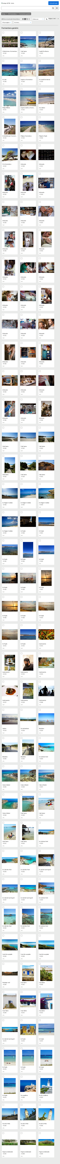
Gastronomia (42, 644)
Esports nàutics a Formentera (28, 107)
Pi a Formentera (6, 164)
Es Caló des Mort (43, 756)
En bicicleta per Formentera (9, 136)
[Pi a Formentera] (10, 155)
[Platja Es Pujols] (46, 126)
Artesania (23, 164)
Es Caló (4, 79)
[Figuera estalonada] (10, 1142)
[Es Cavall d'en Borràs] (46, 70)
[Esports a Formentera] (28, 70)
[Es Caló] (10, 70)
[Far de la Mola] (10, 1114)
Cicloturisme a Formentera (9, 51)
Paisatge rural (6, 982)
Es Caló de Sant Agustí (8, 898)
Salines (4, 728)
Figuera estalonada (7, 1151)
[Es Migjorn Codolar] (10, 493)
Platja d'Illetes (6, 107)
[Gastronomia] (46, 634)
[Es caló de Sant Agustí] (46, 860)
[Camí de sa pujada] (10, 945)
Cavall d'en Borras (44, 51)
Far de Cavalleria (43, 1095)
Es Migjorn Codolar (7, 502)
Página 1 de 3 (52, 18)
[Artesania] (28, 155)
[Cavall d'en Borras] (46, 42)
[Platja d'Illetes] (10, 98)
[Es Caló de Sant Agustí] (10, 888)
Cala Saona (24, 51)
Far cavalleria (24, 1095)
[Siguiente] (58, 18)
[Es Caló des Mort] (46, 747)
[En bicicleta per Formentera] (10, 126)
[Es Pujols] (28, 521)
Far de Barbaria (25, 728)
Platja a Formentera (26, 136)
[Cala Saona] (28, 42)
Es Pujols (23, 531)
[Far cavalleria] (28, 1086)
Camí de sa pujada (7, 954)
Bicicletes (41, 728)
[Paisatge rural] (10, 973)
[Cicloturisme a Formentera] (10, 42)
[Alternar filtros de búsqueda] (57, 8)
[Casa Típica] (10, 1001)
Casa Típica (5, 1010)
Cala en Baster (6, 785)
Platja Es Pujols (43, 136)
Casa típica (23, 982)
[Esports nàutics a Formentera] (28, 98)
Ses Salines (42, 107)
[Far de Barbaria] (28, 719)
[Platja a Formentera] (28, 126)
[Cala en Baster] (10, 775)
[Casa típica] (28, 973)
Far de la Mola (6, 1123)
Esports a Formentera (26, 79)
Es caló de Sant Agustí (45, 869)
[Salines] (10, 719)
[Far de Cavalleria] (46, 1086)
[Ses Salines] (46, 98)
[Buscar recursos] (53, 8)
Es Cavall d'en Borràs (44, 79)
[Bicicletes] (46, 719)
